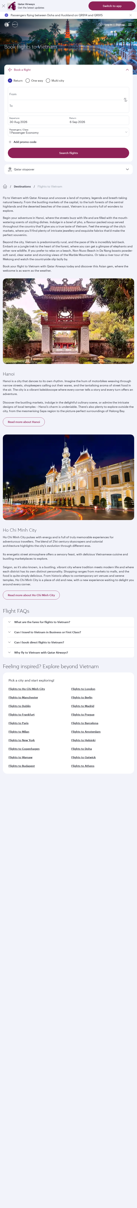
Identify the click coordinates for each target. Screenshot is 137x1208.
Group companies (13, 852)
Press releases (11, 815)
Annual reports (12, 832)
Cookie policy (14, 1056)
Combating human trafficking (88, 1056)
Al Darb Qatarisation (15, 826)
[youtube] (33, 947)
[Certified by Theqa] (19, 914)
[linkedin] (25, 947)
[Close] (3, 6)
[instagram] (42, 947)
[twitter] (17, 947)
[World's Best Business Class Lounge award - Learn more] (11, 1012)
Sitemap (116, 1056)
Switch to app (112, 5)
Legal (30, 1056)
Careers (7, 809)
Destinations (22, 186)
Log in (108, 24)
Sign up (120, 24)
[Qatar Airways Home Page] (7, 25)
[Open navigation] (130, 24)
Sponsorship (10, 820)
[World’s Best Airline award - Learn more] (11, 976)
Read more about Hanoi (24, 421)
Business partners (13, 878)
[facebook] (8, 947)
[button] (70, 622)
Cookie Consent (15, 1062)
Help (5, 891)
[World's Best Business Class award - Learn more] (11, 994)
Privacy (42, 1056)
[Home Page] (5, 186)
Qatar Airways (11, 794)
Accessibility (59, 1056)
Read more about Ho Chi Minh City (31, 595)
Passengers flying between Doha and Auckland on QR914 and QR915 (57, 15)
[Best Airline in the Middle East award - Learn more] (11, 1030)
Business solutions (13, 865)
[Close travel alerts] (130, 15)
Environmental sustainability (20, 837)
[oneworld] (15, 25)
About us (8, 803)
